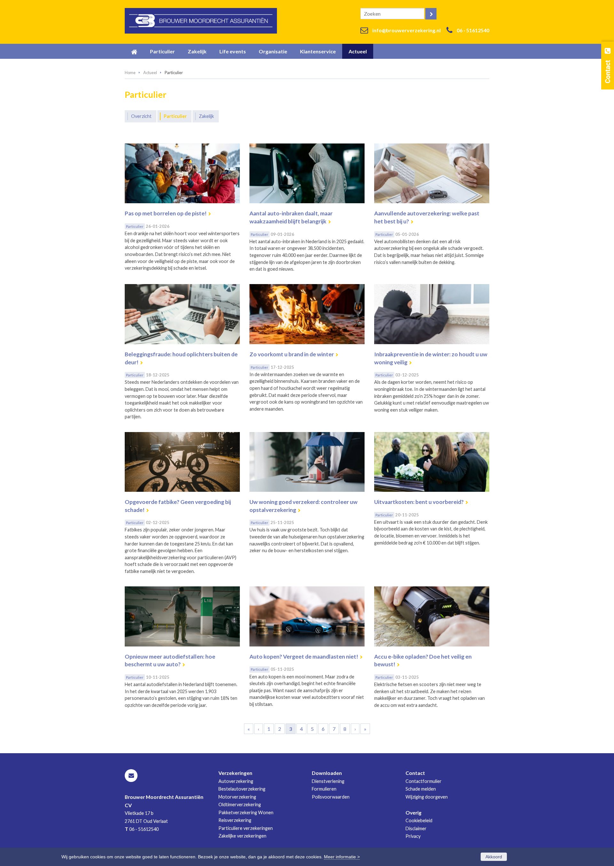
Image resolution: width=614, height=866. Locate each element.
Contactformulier (423, 781)
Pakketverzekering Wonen (245, 812)
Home (130, 72)
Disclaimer (416, 828)
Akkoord (493, 856)
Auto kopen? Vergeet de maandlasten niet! (303, 656)
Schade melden (420, 789)
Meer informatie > (342, 856)
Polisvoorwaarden (331, 797)
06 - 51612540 (473, 30)
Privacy (413, 836)
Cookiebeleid (418, 820)
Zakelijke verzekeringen (242, 836)
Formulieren (324, 789)
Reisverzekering (234, 820)
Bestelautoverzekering (241, 789)
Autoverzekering (235, 781)
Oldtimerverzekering (239, 804)
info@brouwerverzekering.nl (406, 30)
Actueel (150, 72)
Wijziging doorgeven (426, 797)
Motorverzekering (237, 797)
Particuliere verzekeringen (245, 828)
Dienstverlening (328, 781)
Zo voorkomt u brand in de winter (291, 354)
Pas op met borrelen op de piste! (166, 213)
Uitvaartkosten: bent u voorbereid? (419, 502)
